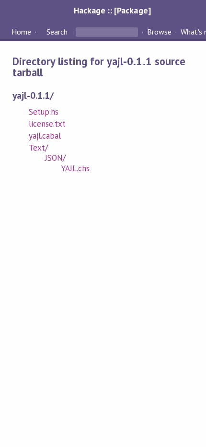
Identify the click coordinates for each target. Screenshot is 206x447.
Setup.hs (43, 111)
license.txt (47, 123)
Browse (159, 31)
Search (57, 31)
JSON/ (55, 158)
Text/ (38, 147)
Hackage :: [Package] (112, 10)
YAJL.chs (75, 168)
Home (21, 31)
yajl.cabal (45, 135)
